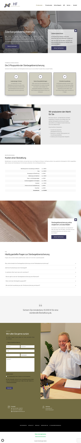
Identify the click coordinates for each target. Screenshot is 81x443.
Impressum (37, 425)
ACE (64, 5)
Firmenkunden (48, 5)
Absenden (9, 388)
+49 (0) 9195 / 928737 (17, 408)
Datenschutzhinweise (11, 382)
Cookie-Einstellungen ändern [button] (40, 441)
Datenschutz (31, 425)
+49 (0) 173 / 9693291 (17, 409)
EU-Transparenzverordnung (55, 425)
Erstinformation (12, 376)
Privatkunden (39, 5)
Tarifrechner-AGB (44, 425)
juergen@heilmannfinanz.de (18, 411)
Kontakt (75, 5)
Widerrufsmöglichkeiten (40, 436)
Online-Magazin (57, 5)
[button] (40, 263)
